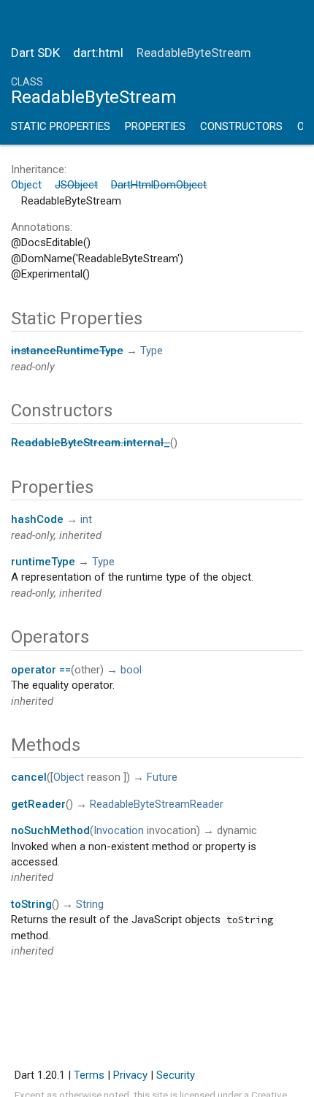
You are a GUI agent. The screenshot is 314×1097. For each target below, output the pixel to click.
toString (31, 904)
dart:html (98, 52)
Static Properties (60, 126)
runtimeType (43, 561)
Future (162, 777)
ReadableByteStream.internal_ (90, 442)
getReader (38, 804)
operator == (41, 669)
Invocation (118, 830)
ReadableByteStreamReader (156, 804)
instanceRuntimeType (67, 350)
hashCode (37, 519)
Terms (89, 1075)
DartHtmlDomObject (159, 184)
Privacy (130, 1075)
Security (175, 1075)
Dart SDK (35, 52)
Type (151, 350)
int (86, 519)
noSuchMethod (50, 830)
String (90, 904)
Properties (155, 126)
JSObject (76, 184)
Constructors (241, 126)
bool (131, 669)
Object (26, 184)
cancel (29, 777)
